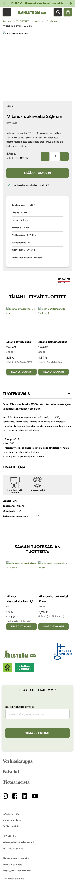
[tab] (37, 394)
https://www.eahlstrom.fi (17, 870)
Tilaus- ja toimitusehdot (16, 858)
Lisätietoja (14, 467)
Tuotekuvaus (16, 393)
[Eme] (64, 281)
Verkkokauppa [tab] (18, 761)
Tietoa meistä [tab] (16, 782)
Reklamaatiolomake (13, 878)
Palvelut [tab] (11, 771)
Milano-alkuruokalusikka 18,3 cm (20, 601)
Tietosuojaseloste (12, 864)
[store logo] (21, 657)
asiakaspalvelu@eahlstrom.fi (18, 842)
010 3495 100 (16, 848)
